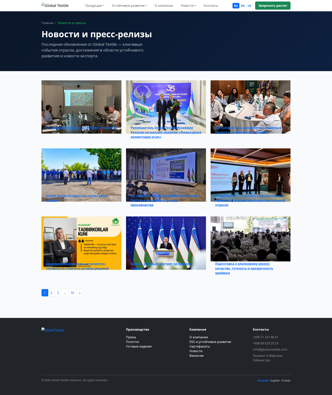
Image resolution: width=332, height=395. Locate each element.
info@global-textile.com (270, 349)
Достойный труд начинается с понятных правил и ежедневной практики (248, 130)
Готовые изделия (139, 346)
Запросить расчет (272, 5)
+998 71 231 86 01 (265, 337)
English (275, 380)
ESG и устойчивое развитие (210, 342)
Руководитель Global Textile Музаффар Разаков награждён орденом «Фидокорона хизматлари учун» (166, 132)
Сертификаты (199, 346)
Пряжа (131, 337)
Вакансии (196, 355)
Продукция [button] (93, 5)
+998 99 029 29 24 (265, 343)
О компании (164, 5)
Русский (263, 380)
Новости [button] (187, 5)
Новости (195, 351)
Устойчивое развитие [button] (128, 5)
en (243, 5)
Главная (47, 23)
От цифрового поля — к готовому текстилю (81, 128)
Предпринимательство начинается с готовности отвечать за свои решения (77, 266)
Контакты (211, 5)
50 (72, 293)
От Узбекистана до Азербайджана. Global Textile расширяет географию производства (164, 200)
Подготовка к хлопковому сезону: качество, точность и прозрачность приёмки (244, 268)
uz (249, 5)
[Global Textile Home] (55, 5)
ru (236, 5)
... (65, 293)
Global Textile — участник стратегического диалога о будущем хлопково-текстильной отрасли (250, 200)
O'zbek (285, 380)
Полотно (132, 342)
